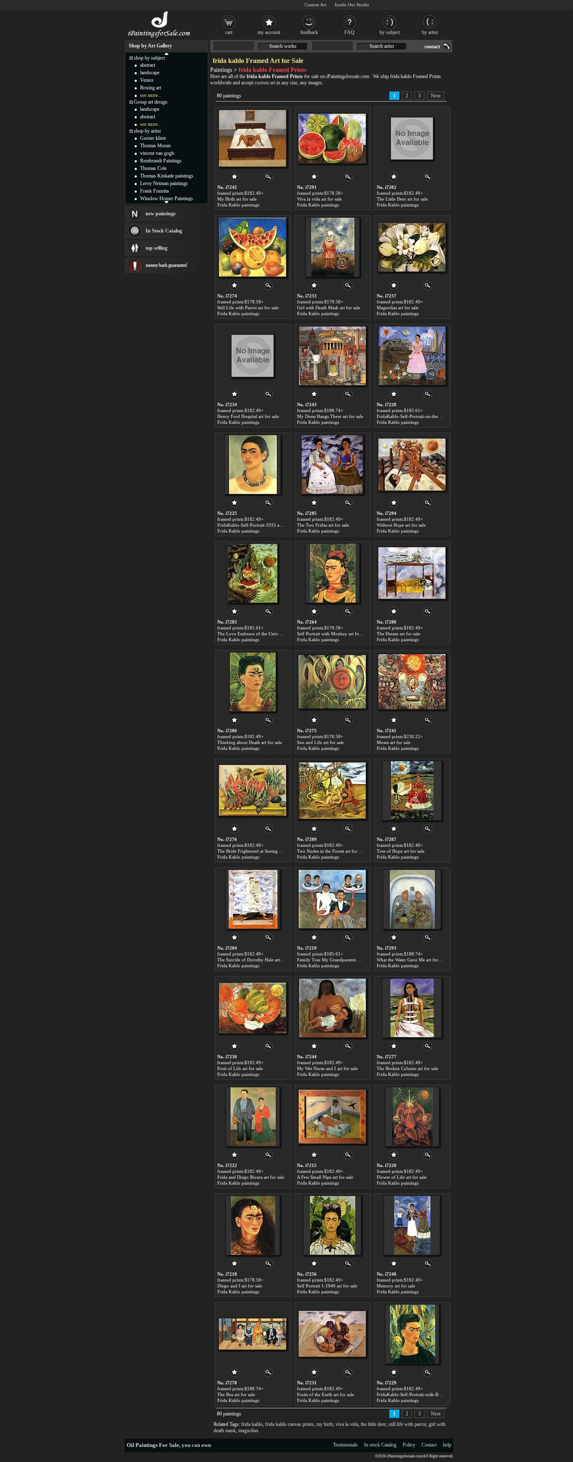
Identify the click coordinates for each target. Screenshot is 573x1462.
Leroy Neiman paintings (164, 183)
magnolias (248, 1430)
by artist (430, 32)
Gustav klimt (153, 138)
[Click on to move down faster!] (166, 202)
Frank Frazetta (154, 191)
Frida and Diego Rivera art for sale (250, 1177)
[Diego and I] (252, 1225)
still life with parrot (407, 1424)
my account (269, 32)
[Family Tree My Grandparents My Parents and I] (332, 899)
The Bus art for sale (236, 1394)
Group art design (150, 102)
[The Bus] (252, 1334)
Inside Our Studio (352, 4)
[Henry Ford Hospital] (252, 356)
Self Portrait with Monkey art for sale (333, 633)
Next (435, 96)
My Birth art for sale (237, 198)
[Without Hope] (412, 464)
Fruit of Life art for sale (240, 1068)
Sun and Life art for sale (320, 742)
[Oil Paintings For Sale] (159, 38)
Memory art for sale (396, 1285)
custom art (265, 83)
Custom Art (315, 4)
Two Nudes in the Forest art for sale (331, 851)
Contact (429, 1445)
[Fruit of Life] (252, 1008)
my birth (324, 1424)
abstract (147, 65)
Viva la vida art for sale (319, 198)
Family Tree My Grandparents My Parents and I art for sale (354, 959)
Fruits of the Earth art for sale (325, 1394)
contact (432, 47)
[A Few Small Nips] (332, 1117)
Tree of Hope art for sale (401, 851)
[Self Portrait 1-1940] (332, 1225)
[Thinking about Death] (252, 682)
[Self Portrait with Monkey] (332, 573)
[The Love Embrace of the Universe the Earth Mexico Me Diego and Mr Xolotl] (252, 573)
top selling (156, 248)
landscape (149, 73)
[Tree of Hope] (412, 791)
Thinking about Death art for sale (249, 742)
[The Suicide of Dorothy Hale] (252, 899)
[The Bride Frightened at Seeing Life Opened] (252, 791)
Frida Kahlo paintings (238, 204)
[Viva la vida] (332, 138)
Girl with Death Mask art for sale (328, 307)
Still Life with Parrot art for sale (248, 307)
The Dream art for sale (398, 633)
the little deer (373, 1424)
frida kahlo (252, 1424)
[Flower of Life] (412, 1117)
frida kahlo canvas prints (289, 1424)
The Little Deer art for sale (402, 198)
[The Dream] (412, 573)
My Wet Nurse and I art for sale (327, 1068)
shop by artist (147, 131)
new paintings (161, 214)
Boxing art (150, 88)
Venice (147, 80)
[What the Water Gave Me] (412, 899)
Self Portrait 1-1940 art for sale (327, 1285)
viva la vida (347, 1424)
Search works (283, 46)
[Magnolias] (412, 247)
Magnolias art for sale (398, 307)
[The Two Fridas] (332, 464)
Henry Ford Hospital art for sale (248, 416)
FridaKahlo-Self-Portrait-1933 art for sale (257, 524)
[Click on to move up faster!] (166, 53)
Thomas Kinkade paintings (166, 176)
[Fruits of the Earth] (332, 1334)
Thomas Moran (155, 146)
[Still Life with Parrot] (252, 247)
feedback (309, 32)
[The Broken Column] (412, 1008)
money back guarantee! (166, 265)
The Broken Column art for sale (407, 1068)
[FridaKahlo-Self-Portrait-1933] (252, 464)
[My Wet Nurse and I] (332, 1008)
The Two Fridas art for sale (323, 524)
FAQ (349, 32)
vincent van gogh (157, 153)
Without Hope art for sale (401, 524)
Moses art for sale (394, 742)
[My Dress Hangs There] (332, 356)
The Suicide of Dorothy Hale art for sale (256, 959)
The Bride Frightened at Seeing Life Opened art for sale (271, 851)
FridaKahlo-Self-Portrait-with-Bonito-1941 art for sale (429, 1394)
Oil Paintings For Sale (153, 1445)
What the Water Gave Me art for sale (412, 959)
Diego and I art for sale (239, 1285)
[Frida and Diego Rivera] (252, 1117)
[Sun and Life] (332, 682)
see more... (150, 95)
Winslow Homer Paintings (166, 198)
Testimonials (345, 1445)
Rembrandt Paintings (161, 161)
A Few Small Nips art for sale (325, 1177)
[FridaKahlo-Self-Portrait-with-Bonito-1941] (412, 1334)
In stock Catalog (380, 1445)
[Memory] (411, 1225)
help (447, 1445)
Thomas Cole (153, 168)
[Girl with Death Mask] (332, 247)
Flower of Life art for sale (402, 1177)
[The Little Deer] (412, 138)
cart (228, 32)
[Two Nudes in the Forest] (332, 791)
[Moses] (412, 682)
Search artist (382, 46)
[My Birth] (252, 138)
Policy (409, 1445)
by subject (390, 32)
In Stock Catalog (164, 231)
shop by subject (149, 58)
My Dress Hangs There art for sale (330, 416)
